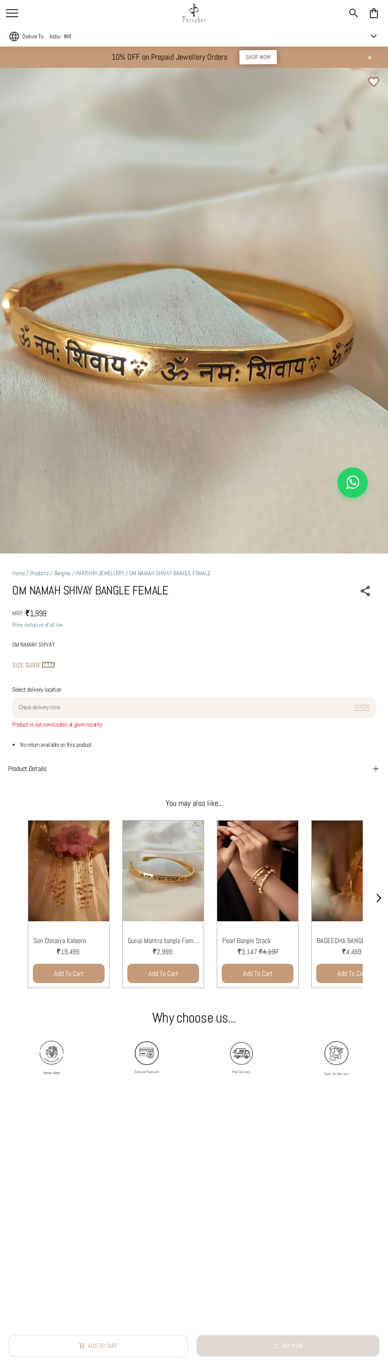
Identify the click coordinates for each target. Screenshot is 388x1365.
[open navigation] (12, 13)
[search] (354, 13)
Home (18, 573)
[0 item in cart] (374, 13)
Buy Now (292, 1346)
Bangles (62, 573)
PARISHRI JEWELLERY (100, 573)
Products (39, 573)
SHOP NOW (258, 57)
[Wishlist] (373, 82)
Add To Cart (69, 973)
